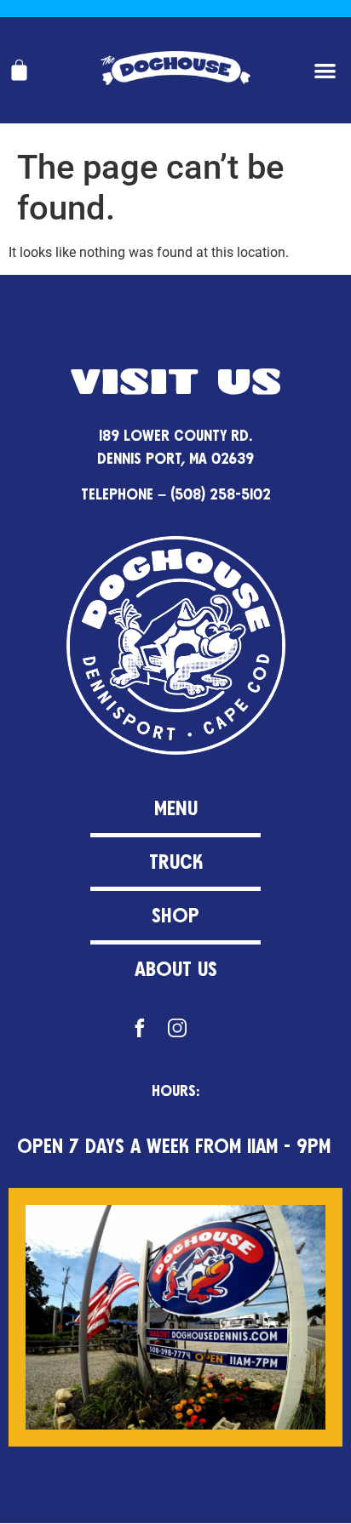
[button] (325, 70)
